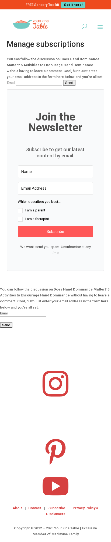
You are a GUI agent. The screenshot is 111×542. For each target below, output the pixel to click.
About (17, 508)
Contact (34, 508)
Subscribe (56, 508)
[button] (55, 210)
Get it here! (73, 5)
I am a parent (35, 210)
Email (11, 83)
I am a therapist (37, 219)
